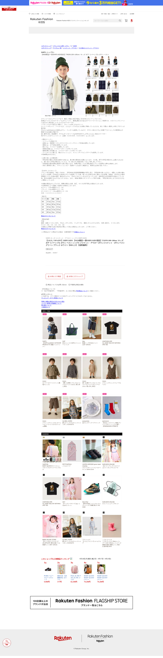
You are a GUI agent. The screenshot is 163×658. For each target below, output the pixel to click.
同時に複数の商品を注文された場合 (52, 301)
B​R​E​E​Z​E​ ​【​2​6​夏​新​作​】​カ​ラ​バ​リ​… (62, 577)
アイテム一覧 (57, 48)
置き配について (46, 305)
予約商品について (81, 291)
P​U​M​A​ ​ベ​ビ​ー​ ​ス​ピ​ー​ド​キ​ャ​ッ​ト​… (49, 577)
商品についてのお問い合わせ (57, 285)
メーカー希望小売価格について (51, 303)
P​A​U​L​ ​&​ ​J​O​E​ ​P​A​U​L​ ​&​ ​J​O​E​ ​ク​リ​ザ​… (76, 577)
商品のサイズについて (48, 216)
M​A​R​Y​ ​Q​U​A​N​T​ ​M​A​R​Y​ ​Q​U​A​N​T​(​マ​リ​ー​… (89, 577)
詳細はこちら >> (79, 232)
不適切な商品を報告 (77, 285)
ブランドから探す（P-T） (61, 46)
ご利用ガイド (45, 307)
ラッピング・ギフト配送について (52, 298)
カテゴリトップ (46, 46)
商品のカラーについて (48, 228)
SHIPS (75, 46)
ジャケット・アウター (70, 48)
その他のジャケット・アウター (89, 48)
